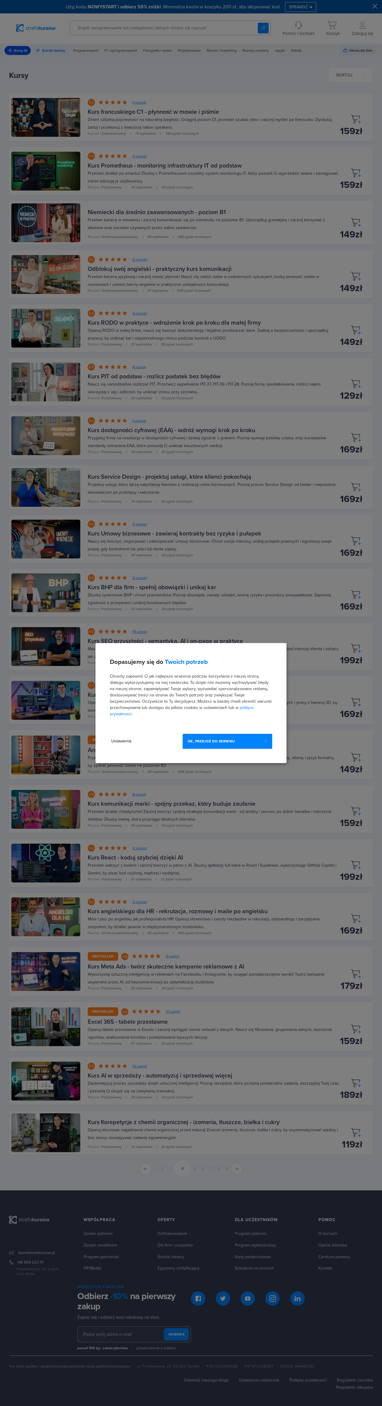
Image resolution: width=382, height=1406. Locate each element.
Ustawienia (121, 741)
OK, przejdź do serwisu (211, 741)
